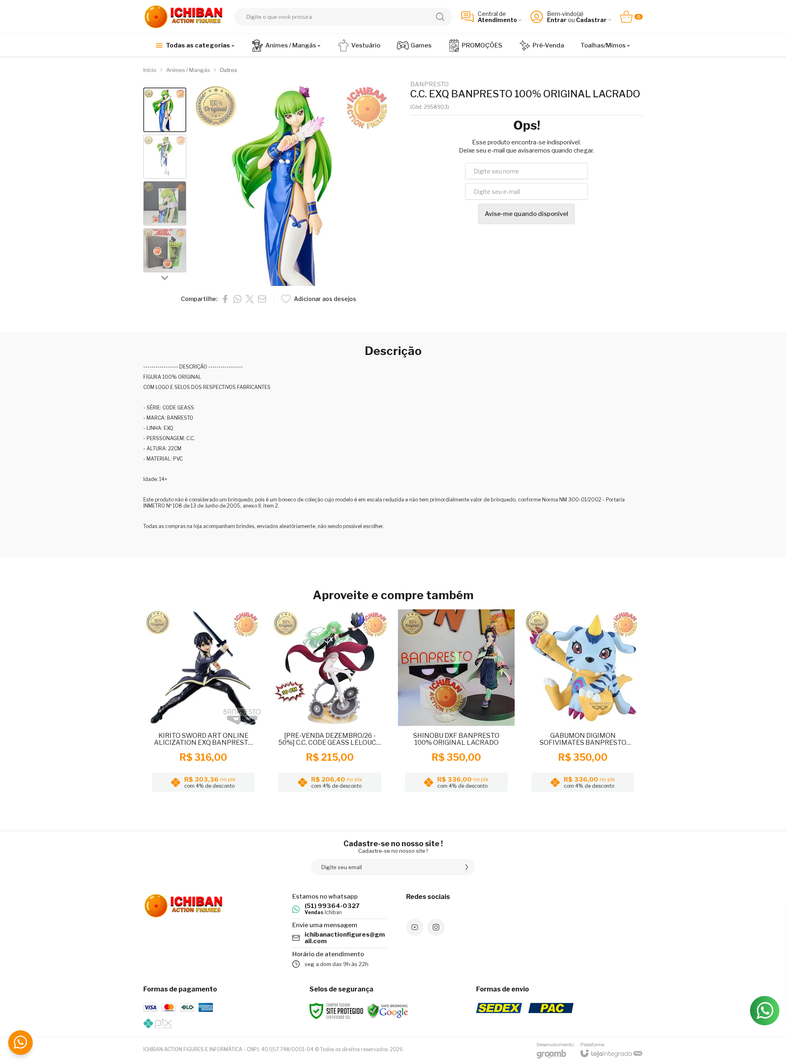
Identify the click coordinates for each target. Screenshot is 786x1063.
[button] (164, 110)
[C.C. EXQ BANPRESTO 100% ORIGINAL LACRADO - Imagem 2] (165, 157)
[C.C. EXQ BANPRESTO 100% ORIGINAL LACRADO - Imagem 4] (165, 250)
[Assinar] (466, 867)
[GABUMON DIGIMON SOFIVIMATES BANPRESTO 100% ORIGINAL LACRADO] (582, 703)
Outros (228, 70)
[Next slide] (165, 278)
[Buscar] (440, 17)
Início (149, 70)
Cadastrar (591, 20)
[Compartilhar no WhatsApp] (237, 299)
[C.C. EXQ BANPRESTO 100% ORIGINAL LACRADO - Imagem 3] (165, 203)
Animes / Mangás (188, 70)
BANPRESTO (429, 84)
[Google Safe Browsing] (387, 1010)
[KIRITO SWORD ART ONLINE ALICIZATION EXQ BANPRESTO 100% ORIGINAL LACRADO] (203, 703)
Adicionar (219, 732)
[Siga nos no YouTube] (414, 927)
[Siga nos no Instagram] (436, 927)
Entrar (557, 20)
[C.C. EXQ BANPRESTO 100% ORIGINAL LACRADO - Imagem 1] (164, 109)
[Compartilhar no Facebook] (225, 299)
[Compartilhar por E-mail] (262, 299)
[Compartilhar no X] (250, 299)
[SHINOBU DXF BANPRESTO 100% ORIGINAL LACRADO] (456, 703)
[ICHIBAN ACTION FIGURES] (184, 17)
